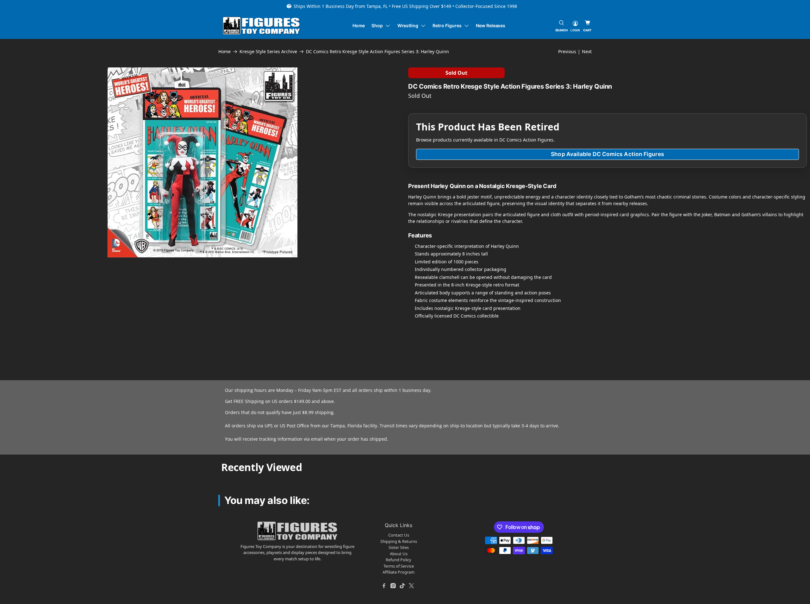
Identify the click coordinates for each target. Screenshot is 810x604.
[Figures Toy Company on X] (411, 585)
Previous (567, 51)
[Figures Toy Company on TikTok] (402, 585)
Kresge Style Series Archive (268, 51)
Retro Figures (447, 25)
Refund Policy (398, 560)
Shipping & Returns (398, 541)
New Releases (490, 25)
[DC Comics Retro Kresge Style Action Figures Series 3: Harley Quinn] (202, 162)
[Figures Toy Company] (261, 26)
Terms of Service (398, 566)
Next (587, 51)
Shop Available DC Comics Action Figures (607, 154)
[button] (43, 301)
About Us (399, 554)
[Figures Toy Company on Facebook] (384, 585)
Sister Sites (399, 547)
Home (358, 25)
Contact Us (398, 535)
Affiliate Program (398, 572)
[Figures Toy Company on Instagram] (393, 585)
